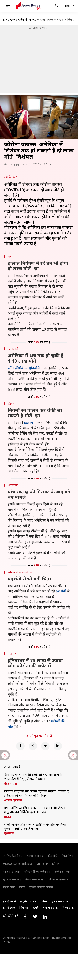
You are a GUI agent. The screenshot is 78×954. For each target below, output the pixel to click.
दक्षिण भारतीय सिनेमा (41, 887)
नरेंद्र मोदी (52, 856)
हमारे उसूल (9, 907)
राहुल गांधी (9, 887)
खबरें (12, 19)
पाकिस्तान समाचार (58, 879)
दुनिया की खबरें (26, 19)
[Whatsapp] (33, 746)
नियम (45, 901)
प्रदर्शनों (61, 591)
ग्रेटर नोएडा (10, 783)
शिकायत (24, 907)
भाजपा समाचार (11, 871)
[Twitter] (45, 746)
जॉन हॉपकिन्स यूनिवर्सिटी (26, 367)
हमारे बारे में (9, 901)
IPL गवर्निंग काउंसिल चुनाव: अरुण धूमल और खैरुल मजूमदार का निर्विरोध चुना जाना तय (34, 810)
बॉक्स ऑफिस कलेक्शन (37, 871)
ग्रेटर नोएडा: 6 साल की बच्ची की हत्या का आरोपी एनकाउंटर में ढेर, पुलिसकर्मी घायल (33, 777)
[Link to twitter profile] (35, 917)
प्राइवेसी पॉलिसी (28, 901)
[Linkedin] (58, 746)
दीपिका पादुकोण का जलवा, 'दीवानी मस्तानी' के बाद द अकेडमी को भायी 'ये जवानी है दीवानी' (36, 794)
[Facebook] (20, 746)
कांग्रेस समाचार (35, 856)
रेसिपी (22, 887)
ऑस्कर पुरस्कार (13, 800)
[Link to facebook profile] (25, 917)
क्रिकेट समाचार (62, 871)
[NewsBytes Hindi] (28, 6)
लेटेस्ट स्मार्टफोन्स (34, 879)
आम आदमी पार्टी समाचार (51, 864)
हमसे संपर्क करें (60, 901)
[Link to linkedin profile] (45, 917)
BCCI (7, 817)
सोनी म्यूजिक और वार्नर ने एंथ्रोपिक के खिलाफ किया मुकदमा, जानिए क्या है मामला (35, 827)
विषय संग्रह (68, 907)
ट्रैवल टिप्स (67, 856)
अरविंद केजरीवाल (13, 856)
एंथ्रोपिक (9, 833)
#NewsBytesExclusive (18, 864)
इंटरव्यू (29, 422)
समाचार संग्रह (50, 907)
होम (5, 19)
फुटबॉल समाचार (12, 879)
